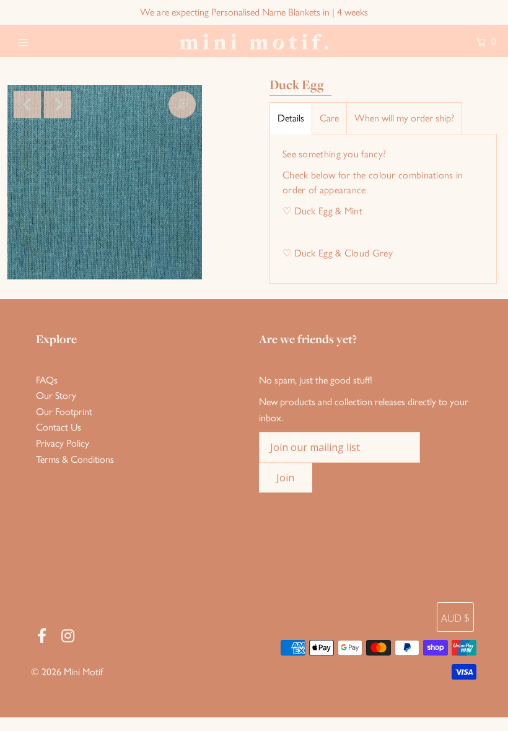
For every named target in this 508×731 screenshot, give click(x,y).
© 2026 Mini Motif (67, 672)
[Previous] (27, 104)
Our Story (56, 395)
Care (329, 118)
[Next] (57, 104)
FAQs (47, 380)
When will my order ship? (404, 118)
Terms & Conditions (75, 459)
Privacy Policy (62, 443)
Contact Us (58, 427)
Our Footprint (64, 412)
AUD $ (455, 618)
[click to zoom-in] (182, 104)
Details (291, 118)
